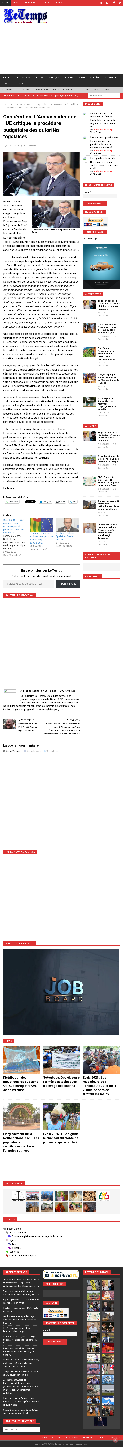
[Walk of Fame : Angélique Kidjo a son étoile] (108, 1348)
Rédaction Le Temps (104, 129)
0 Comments (30, 145)
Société (94, 77)
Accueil (7, 77)
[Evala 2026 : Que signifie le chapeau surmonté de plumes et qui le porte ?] (61, 1116)
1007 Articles (67, 691)
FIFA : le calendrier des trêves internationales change (17, 1329)
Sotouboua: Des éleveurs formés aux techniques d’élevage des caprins (61, 1082)
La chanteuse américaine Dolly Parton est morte (21, 1309)
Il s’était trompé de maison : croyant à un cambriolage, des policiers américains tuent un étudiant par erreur (21, 1283)
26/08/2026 (105, 312)
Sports (7, 83)
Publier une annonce (64, 89)
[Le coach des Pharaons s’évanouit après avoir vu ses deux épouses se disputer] (100, 1421)
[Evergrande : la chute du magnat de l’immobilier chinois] (93, 1400)
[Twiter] (101, 3)
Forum (59, 2)
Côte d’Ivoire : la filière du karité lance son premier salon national (21, 1411)
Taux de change (90, 238)
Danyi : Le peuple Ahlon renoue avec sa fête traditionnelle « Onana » (108, 378)
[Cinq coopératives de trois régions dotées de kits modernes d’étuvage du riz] (47, 1207)
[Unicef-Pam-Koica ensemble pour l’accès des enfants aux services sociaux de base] (47, 1196)
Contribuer (42, 89)
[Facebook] (114, 3)
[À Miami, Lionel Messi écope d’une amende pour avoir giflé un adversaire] (93, 1358)
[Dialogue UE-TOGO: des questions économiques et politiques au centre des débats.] (16, 537)
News (16, 2)
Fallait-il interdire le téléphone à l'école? (101, 115)
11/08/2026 (105, 362)
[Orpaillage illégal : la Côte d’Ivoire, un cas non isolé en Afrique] (89, 459)
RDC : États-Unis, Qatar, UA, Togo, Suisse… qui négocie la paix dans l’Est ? (108, 481)
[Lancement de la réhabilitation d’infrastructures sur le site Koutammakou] (32, 1207)
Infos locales (71, 1437)
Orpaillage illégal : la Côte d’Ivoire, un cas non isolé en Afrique (108, 459)
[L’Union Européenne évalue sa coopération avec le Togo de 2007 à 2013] (41, 525)
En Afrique (88, 1437)
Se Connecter (9, 89)
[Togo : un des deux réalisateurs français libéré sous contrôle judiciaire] (89, 304)
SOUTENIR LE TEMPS (89, 89)
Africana (90, 425)
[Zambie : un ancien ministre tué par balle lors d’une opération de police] (93, 1379)
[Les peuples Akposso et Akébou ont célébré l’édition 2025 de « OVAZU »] (75, 1196)
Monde (102, 1437)
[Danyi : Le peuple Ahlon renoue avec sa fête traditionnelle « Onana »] (89, 378)
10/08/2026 (105, 386)
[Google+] (108, 3)
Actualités (23, 77)
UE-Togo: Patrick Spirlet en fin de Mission (65, 536)
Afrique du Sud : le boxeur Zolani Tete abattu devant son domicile (20, 1373)
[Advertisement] (61, 50)
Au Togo (39, 77)
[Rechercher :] (104, 95)
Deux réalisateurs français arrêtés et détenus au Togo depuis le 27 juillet (107, 328)
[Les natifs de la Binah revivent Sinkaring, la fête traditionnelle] (75, 1207)
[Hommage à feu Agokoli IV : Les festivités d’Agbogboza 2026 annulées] (89, 402)
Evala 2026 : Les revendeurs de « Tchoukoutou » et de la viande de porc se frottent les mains (99, 1086)
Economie (110, 77)
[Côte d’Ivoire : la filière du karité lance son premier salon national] (93, 1348)
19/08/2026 (105, 336)
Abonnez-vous (68, 583)
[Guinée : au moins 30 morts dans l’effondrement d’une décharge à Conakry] (89, 504)
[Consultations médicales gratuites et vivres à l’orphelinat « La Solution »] (32, 1196)
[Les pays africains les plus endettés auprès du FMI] (108, 1379)
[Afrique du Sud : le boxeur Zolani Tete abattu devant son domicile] (108, 1327)
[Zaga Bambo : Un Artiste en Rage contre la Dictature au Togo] (61, 1207)
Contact (47, 2)
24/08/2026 (105, 488)
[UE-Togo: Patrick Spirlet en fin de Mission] (67, 525)
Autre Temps (93, 294)
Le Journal (30, 2)
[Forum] (120, 3)
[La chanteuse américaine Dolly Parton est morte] (108, 1295)
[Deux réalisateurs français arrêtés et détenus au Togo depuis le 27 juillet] (89, 328)
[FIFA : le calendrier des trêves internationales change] (108, 1306)
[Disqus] (41, 799)
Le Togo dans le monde (102, 158)
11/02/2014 (13, 145)
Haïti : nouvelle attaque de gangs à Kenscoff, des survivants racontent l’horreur (19, 1320)
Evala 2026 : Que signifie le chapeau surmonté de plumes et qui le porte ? (60, 1138)
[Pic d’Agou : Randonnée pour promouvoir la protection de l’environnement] (89, 352)
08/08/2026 (105, 412)
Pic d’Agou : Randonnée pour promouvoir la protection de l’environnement (106, 353)
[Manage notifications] (115, 1440)
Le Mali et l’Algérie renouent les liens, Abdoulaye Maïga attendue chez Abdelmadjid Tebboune (107, 531)
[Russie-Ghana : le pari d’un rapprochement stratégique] (108, 1411)
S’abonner (26, 89)
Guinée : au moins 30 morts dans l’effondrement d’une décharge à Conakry (108, 505)
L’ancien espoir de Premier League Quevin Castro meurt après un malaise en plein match (21, 1401)
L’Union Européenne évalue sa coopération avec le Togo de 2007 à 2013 (41, 537)
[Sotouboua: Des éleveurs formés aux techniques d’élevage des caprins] (61, 1060)
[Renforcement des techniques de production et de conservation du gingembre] (89, 1196)
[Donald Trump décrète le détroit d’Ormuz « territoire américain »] (108, 1400)
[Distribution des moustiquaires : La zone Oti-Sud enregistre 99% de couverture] (21, 1060)
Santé (81, 77)
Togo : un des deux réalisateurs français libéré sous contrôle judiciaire (109, 305)
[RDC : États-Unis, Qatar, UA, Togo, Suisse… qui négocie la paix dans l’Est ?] (89, 481)
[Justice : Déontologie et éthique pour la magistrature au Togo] (18, 1196)
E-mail (87, 192)
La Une (5, 2)
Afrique (54, 77)
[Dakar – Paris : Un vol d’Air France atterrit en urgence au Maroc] (108, 1390)
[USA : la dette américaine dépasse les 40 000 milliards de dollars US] (93, 1390)
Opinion (69, 77)
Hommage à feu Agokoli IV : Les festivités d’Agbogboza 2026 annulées (107, 403)
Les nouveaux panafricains (104, 137)
